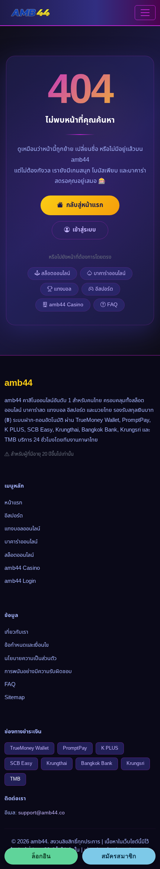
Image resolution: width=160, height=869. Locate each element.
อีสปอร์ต (104, 289)
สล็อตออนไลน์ (55, 273)
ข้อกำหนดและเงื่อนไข (26, 645)
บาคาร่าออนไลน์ (109, 273)
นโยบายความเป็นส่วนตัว (30, 658)
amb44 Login (20, 581)
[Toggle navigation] (145, 12)
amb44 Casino (66, 304)
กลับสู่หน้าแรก (84, 205)
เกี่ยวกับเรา (16, 632)
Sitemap (14, 697)
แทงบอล (62, 289)
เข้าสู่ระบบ (84, 230)
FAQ (112, 304)
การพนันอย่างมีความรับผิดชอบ (38, 671)
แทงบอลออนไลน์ (22, 528)
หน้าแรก (13, 502)
